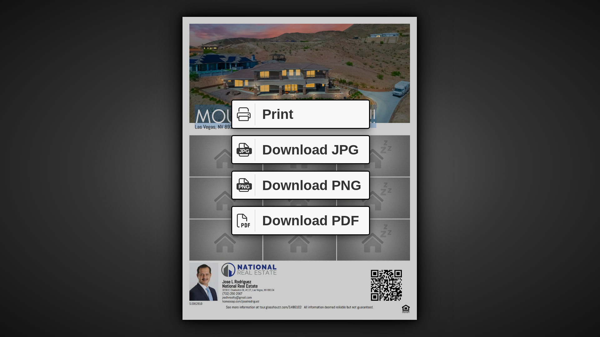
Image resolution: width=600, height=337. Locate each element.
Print (277, 114)
